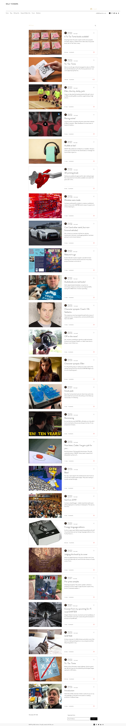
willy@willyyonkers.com (101, 13)
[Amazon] (118, 13)
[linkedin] (116, 13)
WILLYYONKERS (12, 4)
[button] (95, 25)
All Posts (31, 25)
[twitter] (114, 13)
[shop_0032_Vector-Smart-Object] (109, 13)
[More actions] (94, 33)
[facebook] (112, 13)
